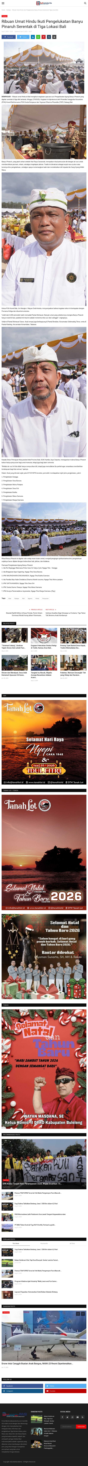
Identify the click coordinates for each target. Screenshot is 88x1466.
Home (3, 10)
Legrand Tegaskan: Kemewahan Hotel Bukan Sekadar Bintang (36, 1292)
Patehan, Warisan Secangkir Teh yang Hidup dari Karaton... (73, 674)
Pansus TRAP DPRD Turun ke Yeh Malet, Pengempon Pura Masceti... (38, 1193)
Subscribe (81, 1427)
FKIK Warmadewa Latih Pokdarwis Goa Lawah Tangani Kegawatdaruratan (40, 1214)
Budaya (9, 10)
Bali (23, 598)
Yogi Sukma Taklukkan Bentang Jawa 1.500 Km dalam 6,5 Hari (36, 1203)
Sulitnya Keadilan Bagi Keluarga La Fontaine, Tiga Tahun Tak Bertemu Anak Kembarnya (65, 614)
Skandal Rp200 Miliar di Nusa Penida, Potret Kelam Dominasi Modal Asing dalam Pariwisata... (24, 614)
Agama (30, 598)
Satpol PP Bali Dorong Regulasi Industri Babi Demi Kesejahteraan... (34, 1363)
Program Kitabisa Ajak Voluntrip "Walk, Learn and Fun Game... (36, 1281)
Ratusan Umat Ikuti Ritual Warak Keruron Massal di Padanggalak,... (50, 1444)
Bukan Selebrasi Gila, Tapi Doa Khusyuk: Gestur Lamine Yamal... (37, 1260)
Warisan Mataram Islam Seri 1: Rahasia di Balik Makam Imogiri (50, 1432)
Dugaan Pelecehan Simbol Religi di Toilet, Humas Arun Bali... (43, 647)
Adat (9, 598)
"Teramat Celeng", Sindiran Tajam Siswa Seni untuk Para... (14, 647)
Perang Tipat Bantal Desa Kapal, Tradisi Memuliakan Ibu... (73, 647)
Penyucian (45, 598)
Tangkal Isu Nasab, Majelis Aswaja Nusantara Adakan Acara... (41, 675)
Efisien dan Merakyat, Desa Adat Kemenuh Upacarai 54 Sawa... (14, 674)
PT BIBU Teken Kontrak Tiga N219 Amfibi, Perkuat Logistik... (35, 1225)
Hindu (37, 598)
